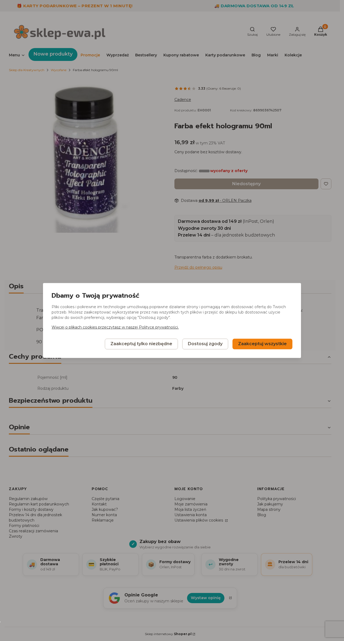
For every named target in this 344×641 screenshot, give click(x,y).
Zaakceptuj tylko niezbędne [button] (141, 344)
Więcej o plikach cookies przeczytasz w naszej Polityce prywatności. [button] (115, 327)
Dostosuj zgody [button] (205, 344)
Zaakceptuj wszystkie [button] (262, 344)
